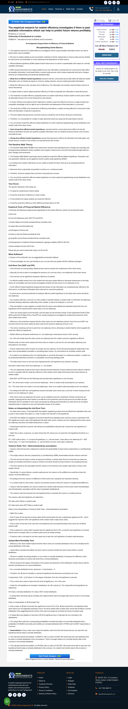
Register (21, 2)
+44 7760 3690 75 (104, 688)
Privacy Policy (44, 687)
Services (58, 9)
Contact (80, 9)
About (50, 9)
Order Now (70, 9)
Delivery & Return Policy (47, 694)
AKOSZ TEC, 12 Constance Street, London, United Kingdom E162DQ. (107, 680)
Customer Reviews (45, 684)
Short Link (40, 673)
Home (44, 9)
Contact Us (99, 673)
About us (42, 681)
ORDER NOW (106, 55)
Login (12, 2)
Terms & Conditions (46, 690)
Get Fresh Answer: (50, 656)
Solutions (71, 687)
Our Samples (72, 690)
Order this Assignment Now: (29, 22)
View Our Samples (107, 78)
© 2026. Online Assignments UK (22, 705)
